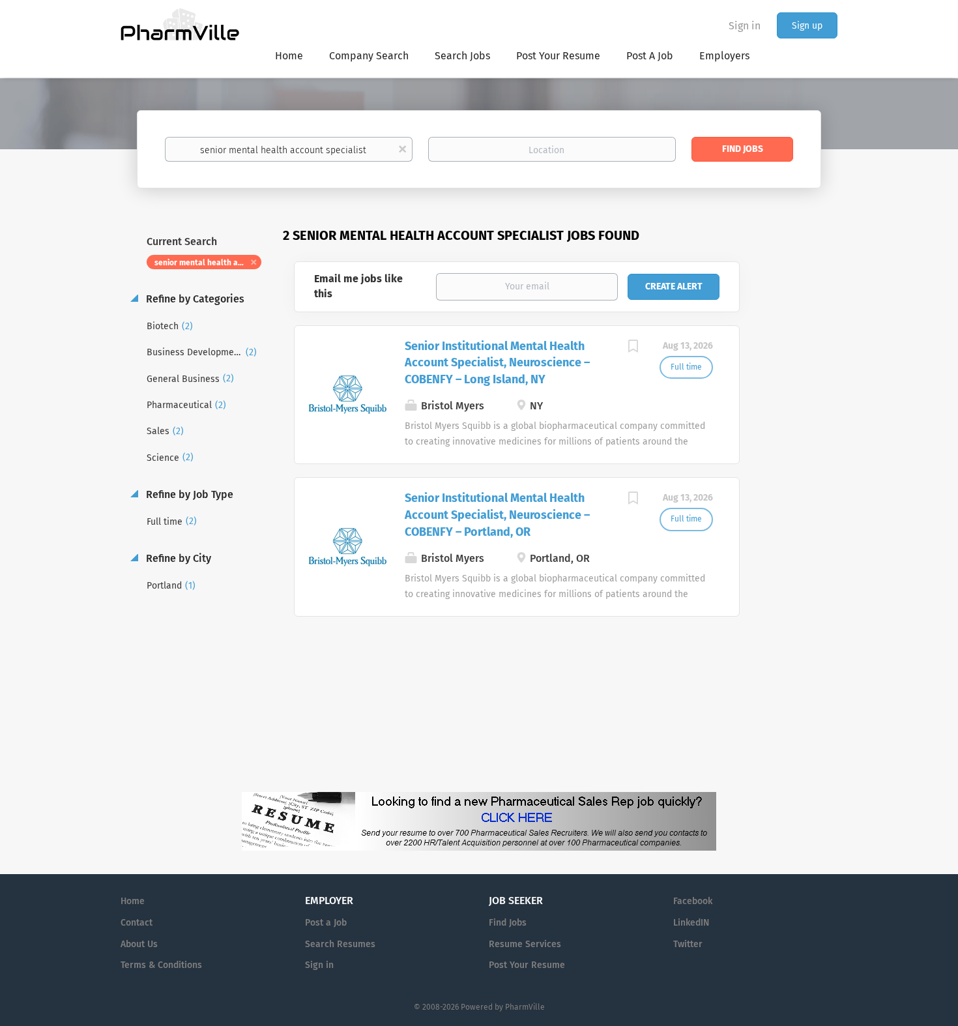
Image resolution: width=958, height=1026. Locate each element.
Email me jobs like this (358, 286)
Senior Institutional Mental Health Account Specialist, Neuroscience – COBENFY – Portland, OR (497, 514)
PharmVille (525, 1007)
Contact (136, 922)
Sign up (807, 25)
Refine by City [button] (177, 558)
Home (133, 901)
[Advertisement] (801, 478)
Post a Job (326, 922)
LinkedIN (691, 922)
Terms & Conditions (161, 965)
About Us (139, 944)
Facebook (692, 901)
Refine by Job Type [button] (188, 494)
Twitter (688, 944)
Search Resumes (340, 944)
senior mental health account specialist (207, 262)
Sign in (745, 26)
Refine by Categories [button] (193, 299)
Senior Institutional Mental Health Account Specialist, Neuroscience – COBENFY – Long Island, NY (497, 363)
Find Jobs (742, 148)
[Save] (633, 348)
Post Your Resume (527, 965)
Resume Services (525, 944)
